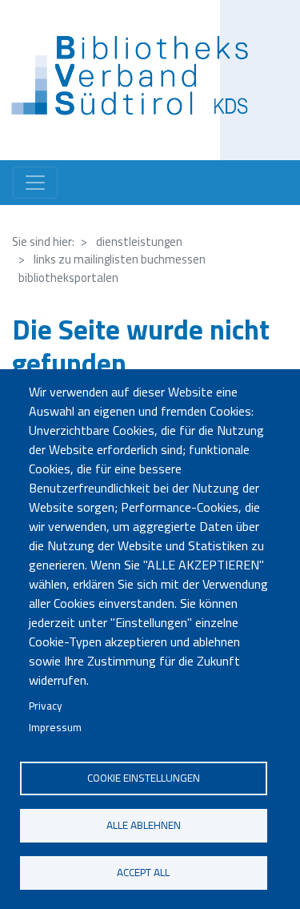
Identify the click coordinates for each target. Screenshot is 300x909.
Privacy (45, 706)
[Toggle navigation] (35, 183)
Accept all (143, 872)
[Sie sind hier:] (135, 79)
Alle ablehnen (143, 825)
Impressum (55, 727)
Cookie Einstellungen (143, 778)
